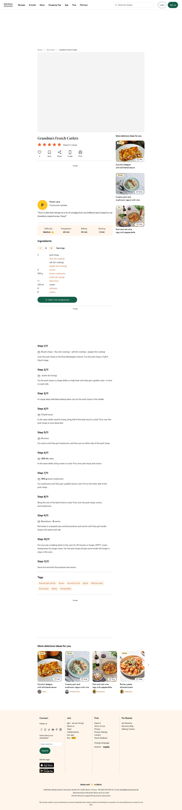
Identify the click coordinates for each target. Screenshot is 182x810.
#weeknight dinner (47, 583)
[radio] (39, 145)
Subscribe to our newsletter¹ (46, 736)
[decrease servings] (40, 248)
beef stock (54, 280)
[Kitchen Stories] (8, 5)
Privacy (97, 729)
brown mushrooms (57, 273)
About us (70, 726)
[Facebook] (41, 729)
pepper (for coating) (58, 266)
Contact (97, 735)
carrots (52, 292)
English (106, 747)
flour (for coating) (57, 258)
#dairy (54, 588)
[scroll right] (148, 665)
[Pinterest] (56, 729)
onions (52, 269)
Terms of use (99, 726)
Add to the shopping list (58, 299)
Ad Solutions (127, 723)
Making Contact (128, 729)
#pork (85, 583)
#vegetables (65, 588)
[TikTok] (49, 729)
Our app (70, 735)
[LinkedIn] (60, 729)
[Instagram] (45, 729)
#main (61, 583)
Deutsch (97, 747)
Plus (71, 738)
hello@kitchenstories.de (129, 790)
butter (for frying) (56, 277)
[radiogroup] (50, 145)
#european (44, 588)
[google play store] (50, 771)
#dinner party (97, 583)
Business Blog (127, 726)
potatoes (53, 288)
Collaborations (73, 732)
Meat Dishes (51, 50)
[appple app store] (50, 766)
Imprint (97, 723)
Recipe (40, 50)
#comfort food (73, 583)
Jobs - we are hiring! (75, 723)
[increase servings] (51, 248)
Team (69, 729)
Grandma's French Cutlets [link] (68, 50)
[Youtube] (53, 729)
